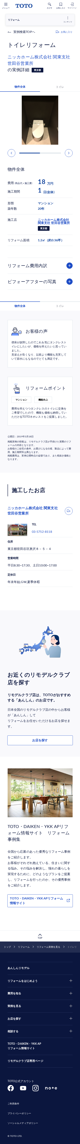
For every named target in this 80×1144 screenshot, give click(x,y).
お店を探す (40, 740)
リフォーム (24, 947)
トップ (7, 947)
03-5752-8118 (42, 531)
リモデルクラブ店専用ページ (25, 1061)
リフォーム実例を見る (48, 947)
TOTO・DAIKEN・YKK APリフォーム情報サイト (36, 901)
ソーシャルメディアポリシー (23, 1123)
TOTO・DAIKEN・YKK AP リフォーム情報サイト (24, 1046)
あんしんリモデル (19, 968)
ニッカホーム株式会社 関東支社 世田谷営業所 (39, 60)
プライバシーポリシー (19, 1113)
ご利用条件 (13, 1104)
